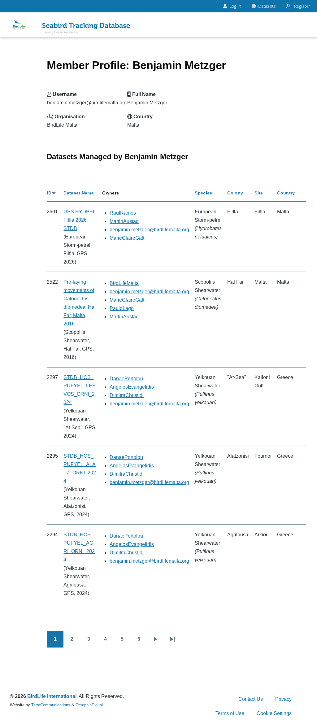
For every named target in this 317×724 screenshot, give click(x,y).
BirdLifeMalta (124, 283)
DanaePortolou (126, 378)
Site (258, 192)
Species (203, 192)
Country (286, 192)
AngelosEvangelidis (132, 387)
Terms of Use (229, 713)
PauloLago (122, 308)
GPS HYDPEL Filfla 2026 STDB (79, 220)
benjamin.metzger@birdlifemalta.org (149, 229)
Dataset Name (78, 192)
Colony (235, 192)
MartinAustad (124, 221)
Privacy (283, 699)
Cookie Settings (274, 713)
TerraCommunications (50, 705)
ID (51, 192)
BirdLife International (51, 696)
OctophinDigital (89, 705)
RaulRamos (123, 213)
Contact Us (250, 699)
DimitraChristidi (127, 395)
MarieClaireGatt (127, 238)
